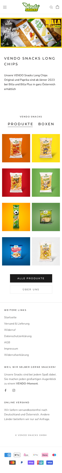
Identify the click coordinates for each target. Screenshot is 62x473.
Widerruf (10, 330)
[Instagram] (13, 390)
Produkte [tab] (20, 124)
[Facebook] (5, 390)
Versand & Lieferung (16, 324)
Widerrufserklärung (16, 355)
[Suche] (51, 7)
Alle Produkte (30, 278)
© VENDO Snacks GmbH (31, 435)
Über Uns (31, 289)
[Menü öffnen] (5, 7)
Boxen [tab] (46, 124)
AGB (7, 342)
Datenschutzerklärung (18, 336)
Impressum (11, 349)
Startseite (10, 317)
